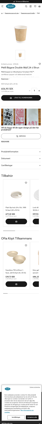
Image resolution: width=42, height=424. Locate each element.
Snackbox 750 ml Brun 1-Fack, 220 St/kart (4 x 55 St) (16, 271)
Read (4, 79)
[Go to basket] (39, 6)
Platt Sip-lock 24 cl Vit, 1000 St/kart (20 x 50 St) (16, 209)
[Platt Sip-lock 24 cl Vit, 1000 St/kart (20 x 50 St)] (16, 195)
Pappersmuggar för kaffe (28, 13)
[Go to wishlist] (35, 6)
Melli (38, 13)
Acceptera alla (32, 417)
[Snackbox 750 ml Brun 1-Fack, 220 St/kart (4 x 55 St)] (16, 257)
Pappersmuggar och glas (12, 13)
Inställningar (16, 417)
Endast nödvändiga (35, 387)
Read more (5, 141)
